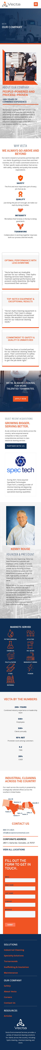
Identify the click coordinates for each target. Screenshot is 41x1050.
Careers (8, 997)
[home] (11, 4)
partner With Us (16, 446)
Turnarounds (11, 961)
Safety (7, 985)
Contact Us (9, 1002)
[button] (36, 4)
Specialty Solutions (14, 955)
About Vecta (10, 991)
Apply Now (20, 399)
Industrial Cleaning (14, 950)
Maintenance (11, 972)
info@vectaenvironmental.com (16, 833)
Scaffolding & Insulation (16, 967)
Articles (8, 1016)
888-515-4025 (8, 830)
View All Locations (14, 850)
